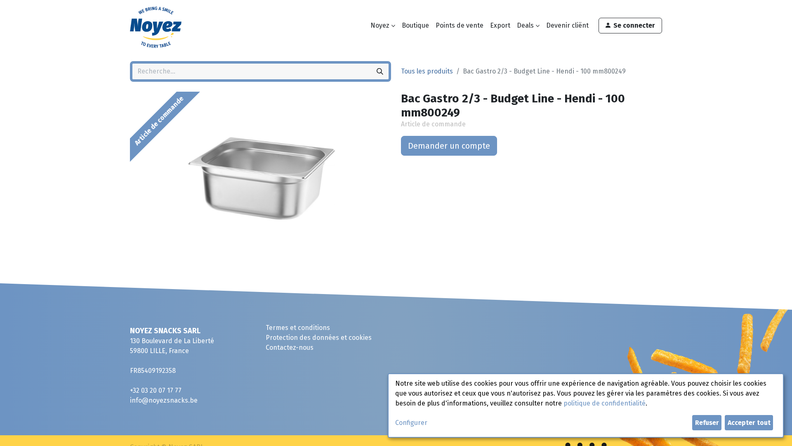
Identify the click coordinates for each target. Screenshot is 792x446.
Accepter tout (749, 423)
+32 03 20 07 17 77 (156, 390)
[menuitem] (415, 25)
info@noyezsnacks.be (164, 400)
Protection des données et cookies (319, 338)
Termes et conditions (298, 328)
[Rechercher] (380, 71)
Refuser (707, 423)
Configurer (411, 423)
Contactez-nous (290, 347)
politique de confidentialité (604, 403)
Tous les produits (427, 71)
